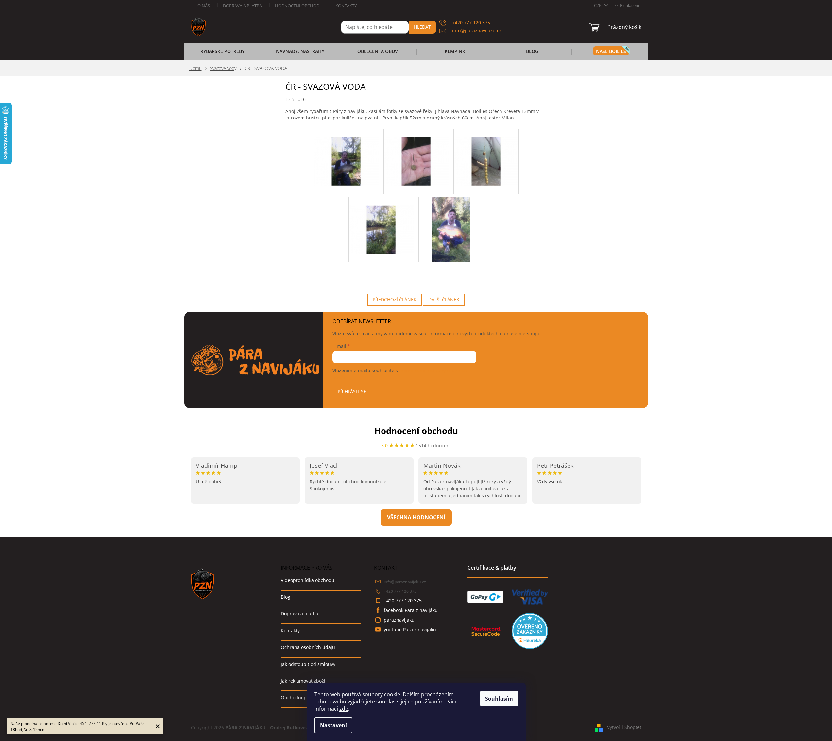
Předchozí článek (394, 299)
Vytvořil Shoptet (624, 727)
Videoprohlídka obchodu (307, 580)
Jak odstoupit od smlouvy (308, 664)
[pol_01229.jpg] (346, 153)
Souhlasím (499, 698)
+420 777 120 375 (400, 591)
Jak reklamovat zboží (303, 681)
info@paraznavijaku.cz (405, 582)
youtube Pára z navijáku (410, 629)
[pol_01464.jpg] (486, 153)
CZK (598, 5)
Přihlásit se (352, 391)
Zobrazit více (416, 517)
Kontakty (346, 5)
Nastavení (333, 725)
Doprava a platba (242, 5)
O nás (203, 5)
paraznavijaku (399, 620)
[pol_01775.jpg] (451, 229)
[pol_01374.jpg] (416, 153)
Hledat (422, 27)
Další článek (443, 299)
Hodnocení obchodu (298, 5)
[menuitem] (222, 53)
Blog (285, 597)
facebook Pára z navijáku (411, 610)
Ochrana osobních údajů (308, 647)
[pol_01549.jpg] (381, 221)
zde (343, 708)
